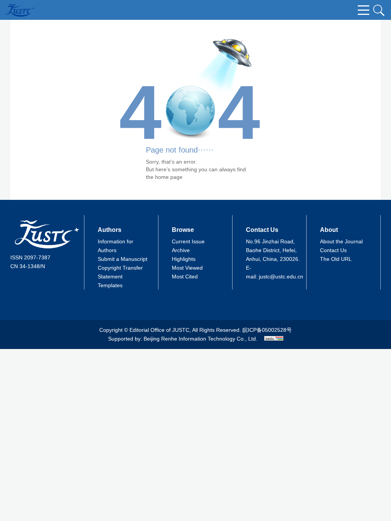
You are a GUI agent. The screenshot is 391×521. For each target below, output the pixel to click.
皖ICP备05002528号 (267, 330)
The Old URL (336, 259)
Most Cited (185, 276)
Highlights (184, 259)
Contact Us (333, 250)
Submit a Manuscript (122, 259)
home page (169, 177)
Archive (181, 250)
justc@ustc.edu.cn (281, 276)
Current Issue (188, 241)
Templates (110, 285)
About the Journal (341, 241)
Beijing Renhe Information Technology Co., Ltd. (200, 339)
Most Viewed (187, 268)
